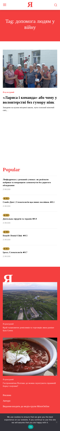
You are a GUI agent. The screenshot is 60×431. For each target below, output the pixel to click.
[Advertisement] (30, 137)
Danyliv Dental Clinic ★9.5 (15, 235)
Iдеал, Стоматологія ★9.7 (15, 252)
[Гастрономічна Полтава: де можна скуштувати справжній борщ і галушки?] (30, 357)
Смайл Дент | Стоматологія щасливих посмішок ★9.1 (29, 202)
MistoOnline (43, 406)
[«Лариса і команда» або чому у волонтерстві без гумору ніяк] (30, 69)
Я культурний (8, 92)
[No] (56, 422)
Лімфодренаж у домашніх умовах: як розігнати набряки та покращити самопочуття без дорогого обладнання (27, 182)
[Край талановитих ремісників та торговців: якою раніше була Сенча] (30, 301)
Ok (30, 427)
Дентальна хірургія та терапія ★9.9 (20, 219)
